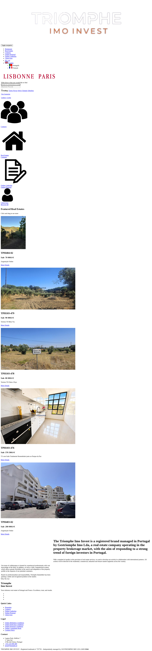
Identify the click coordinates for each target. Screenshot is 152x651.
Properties (8, 607)
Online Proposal (6, 187)
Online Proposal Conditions (14, 626)
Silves (20, 91)
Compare (4, 157)
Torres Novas (13, 91)
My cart (7, 60)
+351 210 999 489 (11, 644)
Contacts (4, 127)
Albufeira (31, 91)
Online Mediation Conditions (14, 623)
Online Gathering (6, 185)
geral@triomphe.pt (11, 646)
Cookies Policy (10, 630)
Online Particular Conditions (14, 625)
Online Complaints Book (13, 628)
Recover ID (4, 205)
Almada (24, 91)
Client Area (4, 203)
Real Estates (5, 155)
